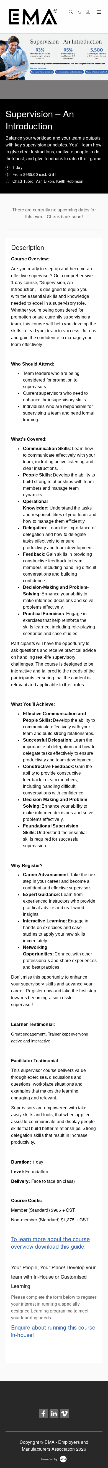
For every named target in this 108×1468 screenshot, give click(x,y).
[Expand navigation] (98, 12)
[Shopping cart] (80, 12)
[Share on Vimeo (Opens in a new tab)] (64, 1414)
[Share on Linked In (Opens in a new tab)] (54, 1414)
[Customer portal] (89, 12)
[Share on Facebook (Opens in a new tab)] (43, 1414)
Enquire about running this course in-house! (53, 1331)
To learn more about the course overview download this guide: (50, 1242)
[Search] (72, 12)
